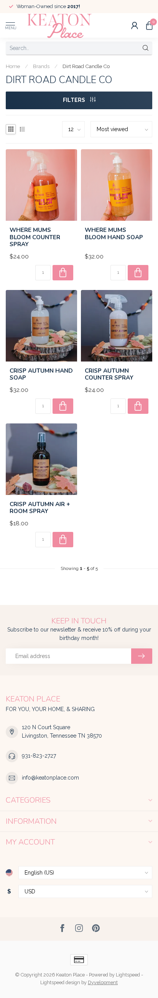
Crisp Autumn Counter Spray (109, 374)
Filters (74, 100)
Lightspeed (128, 975)
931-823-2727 (39, 756)
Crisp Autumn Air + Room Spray (40, 508)
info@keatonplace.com (50, 778)
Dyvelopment (103, 982)
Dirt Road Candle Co (86, 66)
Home (13, 66)
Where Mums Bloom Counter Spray (35, 237)
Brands (41, 66)
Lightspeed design (60, 982)
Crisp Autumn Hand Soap (41, 374)
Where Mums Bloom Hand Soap (114, 234)
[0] (149, 25)
